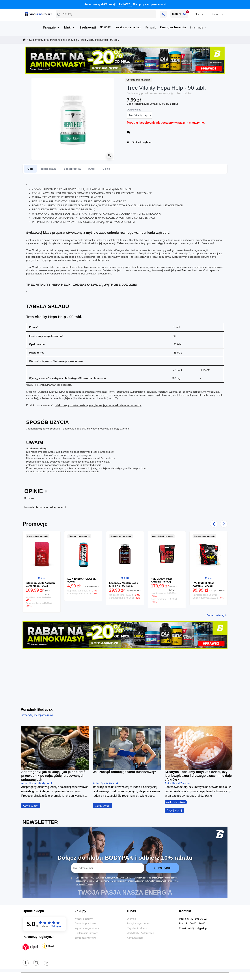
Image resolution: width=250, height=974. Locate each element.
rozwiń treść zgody (84, 884)
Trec (28, 250)
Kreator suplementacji (128, 27)
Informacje (196, 27)
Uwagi (91, 168)
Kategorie (49, 27)
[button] (106, 14)
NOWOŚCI (105, 27)
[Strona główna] (24, 39)
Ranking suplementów (173, 27)
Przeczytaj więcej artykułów (37, 715)
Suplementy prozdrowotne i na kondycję (150, 93)
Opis (30, 168)
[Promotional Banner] (125, 60)
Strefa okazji (88, 27)
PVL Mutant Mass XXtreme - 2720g (203, 584)
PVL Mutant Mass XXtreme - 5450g (162, 580)
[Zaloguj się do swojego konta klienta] (163, 14)
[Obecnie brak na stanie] (41, 554)
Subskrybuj (162, 868)
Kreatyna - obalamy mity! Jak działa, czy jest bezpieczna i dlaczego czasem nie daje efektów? (198, 776)
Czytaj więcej (30, 805)
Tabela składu (49, 168)
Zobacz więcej (215, 615)
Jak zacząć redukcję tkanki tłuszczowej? (124, 772)
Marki (67, 27)
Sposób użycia (72, 168)
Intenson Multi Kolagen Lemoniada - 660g (40, 584)
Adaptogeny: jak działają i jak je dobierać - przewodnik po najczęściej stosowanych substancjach (54, 776)
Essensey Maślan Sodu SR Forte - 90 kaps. (123, 584)
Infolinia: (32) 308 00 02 (193, 918)
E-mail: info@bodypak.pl (193, 928)
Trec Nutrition (184, 93)
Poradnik (150, 27)
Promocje (35, 524)
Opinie (106, 168)
